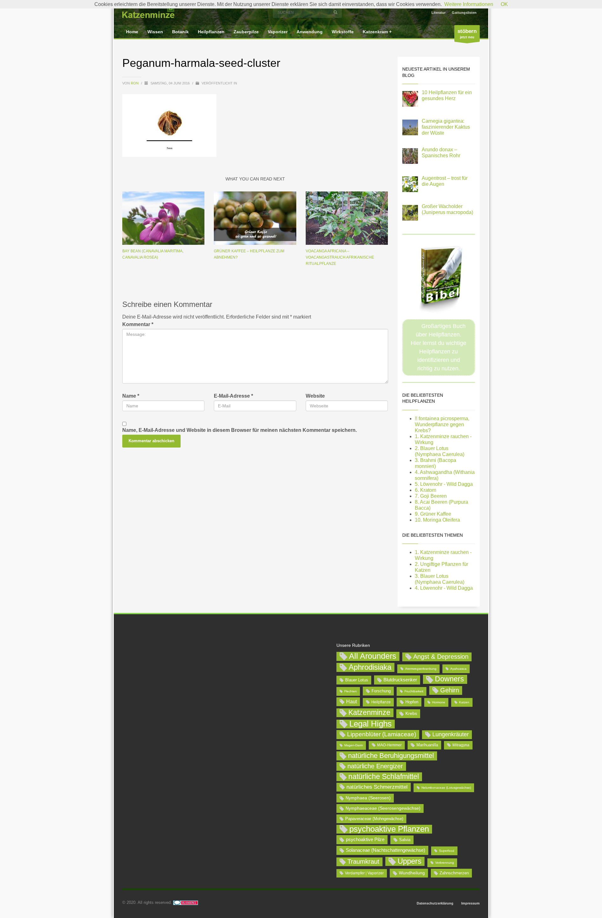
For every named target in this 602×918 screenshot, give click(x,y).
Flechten (350, 691)
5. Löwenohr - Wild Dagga (444, 484)
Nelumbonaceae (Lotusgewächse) (446, 787)
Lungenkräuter (450, 734)
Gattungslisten (464, 12)
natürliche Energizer (375, 766)
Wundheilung (412, 872)
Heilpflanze (381, 702)
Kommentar (137, 324)
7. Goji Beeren (431, 496)
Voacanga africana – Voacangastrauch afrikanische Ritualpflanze (340, 257)
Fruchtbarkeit (413, 691)
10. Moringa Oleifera (437, 520)
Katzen (464, 702)
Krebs (411, 713)
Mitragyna (460, 745)
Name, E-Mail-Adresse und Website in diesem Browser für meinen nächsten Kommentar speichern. (239, 430)
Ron (135, 83)
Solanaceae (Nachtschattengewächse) (385, 850)
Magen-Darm (353, 745)
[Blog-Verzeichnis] (185, 902)
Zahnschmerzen (454, 873)
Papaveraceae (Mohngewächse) (374, 818)
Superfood (446, 850)
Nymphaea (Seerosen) (368, 797)
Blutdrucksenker (400, 679)
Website (315, 396)
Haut (351, 701)
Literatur (438, 12)
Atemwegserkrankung (420, 668)
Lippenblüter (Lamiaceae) (381, 734)
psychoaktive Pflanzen (389, 829)
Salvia (404, 839)
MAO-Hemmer (389, 745)
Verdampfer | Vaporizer (364, 873)
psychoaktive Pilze (365, 839)
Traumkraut (363, 861)
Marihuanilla (427, 745)
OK (504, 4)
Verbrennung (444, 862)
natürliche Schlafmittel (383, 776)
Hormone (438, 702)
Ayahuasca (458, 668)
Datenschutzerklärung (435, 903)
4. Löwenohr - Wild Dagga (444, 588)
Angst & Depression (440, 656)
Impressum (470, 903)
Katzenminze (369, 712)
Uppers (409, 861)
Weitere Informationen (468, 4)
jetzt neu (467, 33)
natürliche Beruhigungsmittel (391, 756)
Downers (449, 679)
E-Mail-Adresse (233, 396)
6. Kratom (425, 490)
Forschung (381, 691)
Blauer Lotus (356, 680)
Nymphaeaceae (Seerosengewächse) (383, 808)
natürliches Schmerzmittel (377, 787)
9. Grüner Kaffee (433, 514)
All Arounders (372, 656)
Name (130, 396)
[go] (335, 12)
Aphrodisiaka (370, 667)
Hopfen (411, 702)
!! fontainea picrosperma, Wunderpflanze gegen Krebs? (442, 424)
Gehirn (449, 690)
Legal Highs (370, 724)
